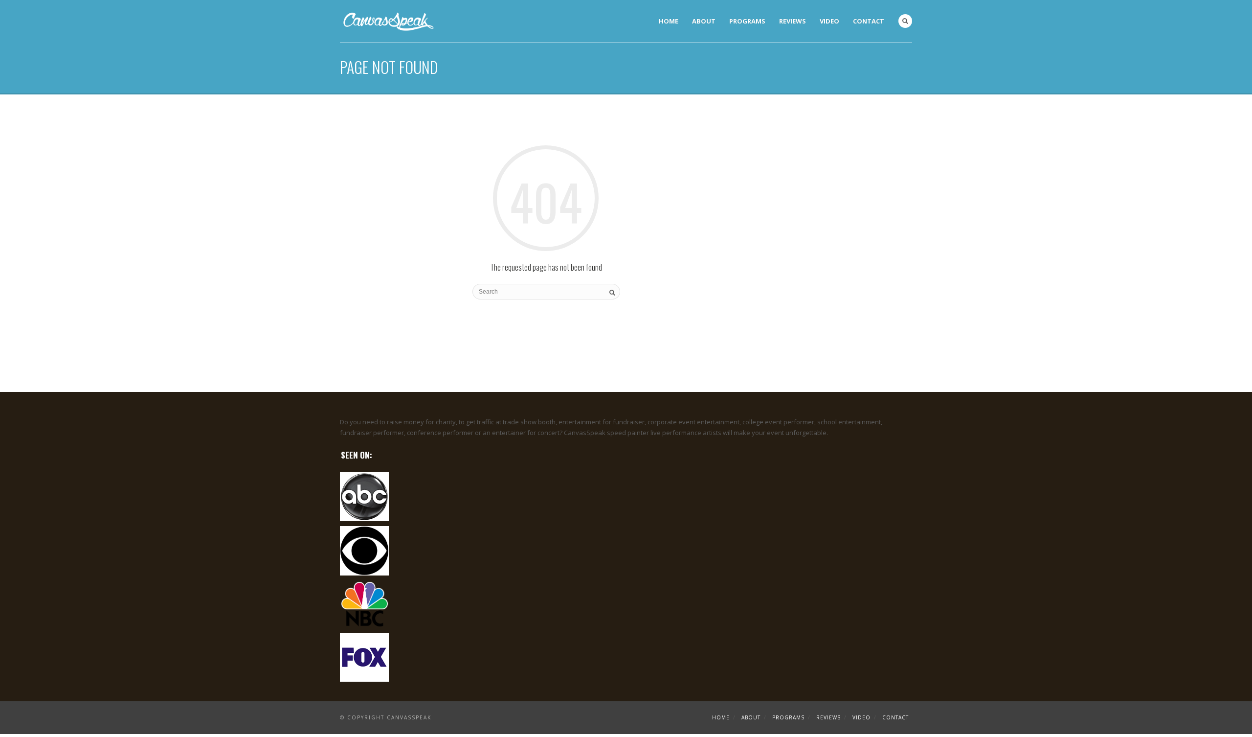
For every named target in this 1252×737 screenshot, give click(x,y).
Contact (868, 21)
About (703, 21)
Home (668, 21)
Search (905, 21)
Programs (747, 21)
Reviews (792, 21)
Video (829, 21)
